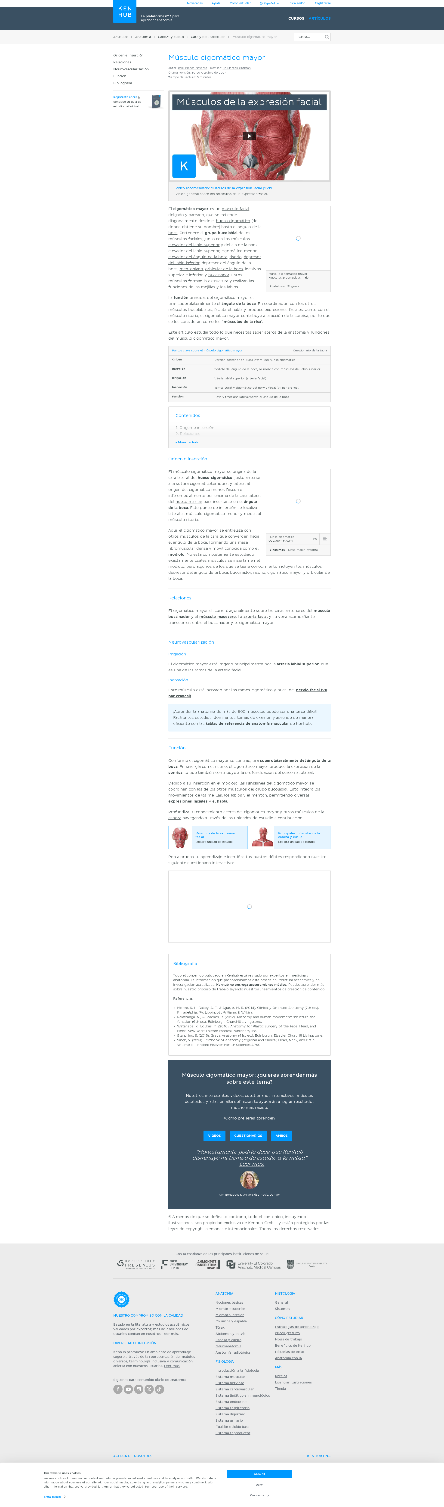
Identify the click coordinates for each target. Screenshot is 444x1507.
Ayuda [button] (216, 3)
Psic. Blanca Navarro (192, 68)
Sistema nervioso (230, 1383)
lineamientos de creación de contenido (292, 989)
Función (119, 76)
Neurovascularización (131, 69)
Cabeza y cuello (171, 37)
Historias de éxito (289, 1352)
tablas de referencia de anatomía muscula (246, 723)
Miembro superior (230, 1309)
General (281, 1302)
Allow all (259, 1474)
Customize (257, 1495)
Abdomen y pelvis (230, 1334)
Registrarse (323, 3)
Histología (285, 1293)
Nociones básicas (229, 1302)
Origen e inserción (128, 55)
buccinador (218, 275)
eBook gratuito (287, 1333)
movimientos (181, 795)
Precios (281, 1376)
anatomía (297, 332)
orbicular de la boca (224, 269)
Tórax (220, 1327)
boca (172, 233)
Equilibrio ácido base (233, 1427)
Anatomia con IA (288, 1358)
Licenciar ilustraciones (293, 1382)
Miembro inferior (230, 1315)
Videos (214, 1136)
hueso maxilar (189, 501)
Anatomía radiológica (233, 1352)
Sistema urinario (229, 1420)
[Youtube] (128, 1389)
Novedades (195, 3)
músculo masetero (217, 616)
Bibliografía (122, 83)
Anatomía (143, 37)
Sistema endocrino (231, 1402)
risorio (235, 257)
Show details (52, 1496)
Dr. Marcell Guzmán (236, 68)
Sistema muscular (230, 1377)
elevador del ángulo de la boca (197, 257)
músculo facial (235, 209)
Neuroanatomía (228, 1346)
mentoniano (191, 269)
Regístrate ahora (125, 97)
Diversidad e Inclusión (135, 1343)
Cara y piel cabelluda (208, 37)
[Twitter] (149, 1389)
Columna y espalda (231, 1321)
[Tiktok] (159, 1389)
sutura (182, 483)
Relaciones (122, 62)
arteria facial (256, 616)
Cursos (296, 18)
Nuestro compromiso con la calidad (148, 1315)
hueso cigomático (233, 221)
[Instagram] (138, 1389)
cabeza (174, 818)
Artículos (320, 18)
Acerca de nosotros (132, 1456)
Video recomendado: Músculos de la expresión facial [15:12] (224, 188)
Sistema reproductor (233, 1433)
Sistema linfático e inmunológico (243, 1395)
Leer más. (251, 1164)
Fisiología (225, 1361)
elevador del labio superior (193, 245)
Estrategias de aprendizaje (297, 1327)
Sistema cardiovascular (235, 1389)
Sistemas (282, 1309)
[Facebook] (118, 1389)
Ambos (282, 1136)
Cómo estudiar (240, 3)
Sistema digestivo (230, 1414)
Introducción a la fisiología (237, 1370)
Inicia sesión (297, 3)
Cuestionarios (248, 1136)
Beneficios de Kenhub (293, 1345)
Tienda (280, 1388)
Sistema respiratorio (233, 1408)
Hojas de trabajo (288, 1339)
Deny (259, 1484)
